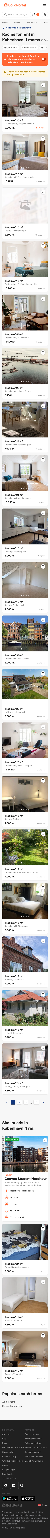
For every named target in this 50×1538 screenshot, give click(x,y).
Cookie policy (8, 1452)
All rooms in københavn (18, 27)
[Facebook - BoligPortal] (5, 1485)
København (32, 22)
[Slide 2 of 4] (24, 1023)
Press (4, 1443)
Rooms (17, 22)
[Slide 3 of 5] (25, 114)
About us (6, 1434)
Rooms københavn (12, 1406)
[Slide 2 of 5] (23, 114)
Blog (4, 1438)
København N (29, 47)
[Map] (45, 14)
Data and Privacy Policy (13, 1447)
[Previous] (7, 1102)
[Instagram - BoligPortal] (21, 1485)
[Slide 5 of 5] (28, 114)
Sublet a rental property (36, 1447)
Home (5, 22)
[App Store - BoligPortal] (28, 1498)
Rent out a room (32, 1434)
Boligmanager (8, 1469)
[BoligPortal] (14, 5)
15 (36, 1102)
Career (5, 1465)
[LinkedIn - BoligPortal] (13, 1485)
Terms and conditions (34, 1456)
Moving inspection (33, 1438)
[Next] (43, 1102)
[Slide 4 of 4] (27, 1023)
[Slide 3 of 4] (26, 1023)
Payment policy (9, 1456)
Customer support (33, 1452)
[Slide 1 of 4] (22, 1023)
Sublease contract (33, 1443)
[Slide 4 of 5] (27, 114)
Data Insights (8, 1474)
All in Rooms (8, 1401)
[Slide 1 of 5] (21, 114)
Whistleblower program (12, 1461)
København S (11, 47)
